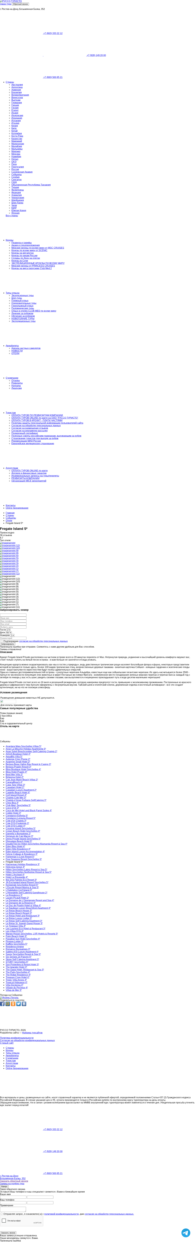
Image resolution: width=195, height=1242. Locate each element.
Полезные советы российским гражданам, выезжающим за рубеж (46, 436)
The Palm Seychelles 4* (18, 972)
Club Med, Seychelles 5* (18, 805)
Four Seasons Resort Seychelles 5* (24, 859)
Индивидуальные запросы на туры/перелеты (35, 476)
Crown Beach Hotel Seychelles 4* (23, 831)
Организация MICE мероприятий (28, 481)
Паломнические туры (22, 308)
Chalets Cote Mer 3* (16, 797)
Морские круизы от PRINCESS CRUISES (33, 266)
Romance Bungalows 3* (18, 949)
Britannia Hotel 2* (15, 777)
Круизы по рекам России (24, 255)
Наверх (4, 1186)
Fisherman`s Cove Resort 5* (20, 856)
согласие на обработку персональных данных (43, 641)
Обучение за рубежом (23, 316)
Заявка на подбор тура (12, 1183)
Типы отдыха (12, 293)
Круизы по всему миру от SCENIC (29, 250)
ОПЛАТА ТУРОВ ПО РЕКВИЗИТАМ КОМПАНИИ (37, 415)
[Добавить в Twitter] (18, 1004)
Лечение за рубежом (22, 313)
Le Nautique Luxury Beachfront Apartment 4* (28, 908)
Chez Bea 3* (12, 803)
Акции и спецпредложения (25, 245)
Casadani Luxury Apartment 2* (21, 790)
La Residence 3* (14, 895)
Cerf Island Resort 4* (16, 795)
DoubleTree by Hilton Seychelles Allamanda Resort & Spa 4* (36, 844)
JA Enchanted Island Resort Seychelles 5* (27, 882)
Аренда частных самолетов (26, 348)
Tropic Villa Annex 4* (16, 980)
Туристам (11, 412)
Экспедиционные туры (23, 321)
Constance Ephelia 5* (17, 815)
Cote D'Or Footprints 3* (17, 823)
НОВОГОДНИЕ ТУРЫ (22, 318)
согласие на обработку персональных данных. (109, 1214)
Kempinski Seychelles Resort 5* (22, 885)
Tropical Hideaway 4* (16, 982)
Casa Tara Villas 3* (15, 785)
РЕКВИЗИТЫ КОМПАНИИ (25, 478)
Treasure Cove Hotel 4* (17, 977)
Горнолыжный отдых (22, 306)
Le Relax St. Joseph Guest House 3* (24, 923)
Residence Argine (15, 946)
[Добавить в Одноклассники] (13, 1004)
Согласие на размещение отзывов (29, 428)
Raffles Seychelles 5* (16, 944)
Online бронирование (17, 508)
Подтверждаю (35, 641)
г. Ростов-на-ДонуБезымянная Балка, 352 (13, 1177)
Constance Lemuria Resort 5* (21, 818)
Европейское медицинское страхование (32, 443)
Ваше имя (5, 1194)
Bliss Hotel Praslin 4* (16, 772)
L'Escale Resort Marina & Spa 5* (22, 887)
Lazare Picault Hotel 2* (17, 898)
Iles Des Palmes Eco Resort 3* (21, 880)
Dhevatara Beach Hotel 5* (19, 841)
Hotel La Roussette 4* (17, 877)
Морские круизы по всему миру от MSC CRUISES (37, 248)
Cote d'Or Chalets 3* (16, 821)
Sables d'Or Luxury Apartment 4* (22, 951)
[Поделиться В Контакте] (24, 1004)
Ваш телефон (7, 1200)
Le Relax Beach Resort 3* (19, 913)
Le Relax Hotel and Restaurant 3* (23, 916)
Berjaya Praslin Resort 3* (18, 767)
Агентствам (12, 468)
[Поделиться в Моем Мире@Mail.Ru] (7, 1004)
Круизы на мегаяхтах (22, 253)
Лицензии (16, 388)
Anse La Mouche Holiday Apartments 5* (26, 749)
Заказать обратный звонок (14, 1181)
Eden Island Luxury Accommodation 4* (25, 851)
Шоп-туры (16, 298)
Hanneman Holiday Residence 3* (23, 864)
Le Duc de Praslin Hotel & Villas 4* (23, 905)
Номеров (5, 635)
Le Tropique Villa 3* (16, 926)
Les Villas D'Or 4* (15, 931)
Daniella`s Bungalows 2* (18, 833)
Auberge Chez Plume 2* (18, 759)
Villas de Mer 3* (14, 990)
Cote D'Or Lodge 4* (15, 826)
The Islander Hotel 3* (16, 967)
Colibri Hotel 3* (13, 813)
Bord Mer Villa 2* (14, 774)
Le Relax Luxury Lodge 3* (19, 918)
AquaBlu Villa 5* (14, 756)
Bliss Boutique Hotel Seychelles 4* (23, 769)
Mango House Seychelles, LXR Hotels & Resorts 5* (32, 933)
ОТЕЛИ (15, 353)
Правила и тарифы (21, 242)
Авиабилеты (12, 345)
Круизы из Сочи (19, 260)
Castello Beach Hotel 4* (18, 792)
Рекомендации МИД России (26, 441)
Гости (3, 630)
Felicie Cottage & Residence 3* (22, 854)
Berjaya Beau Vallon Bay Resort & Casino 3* (28, 764)
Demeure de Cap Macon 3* (19, 836)
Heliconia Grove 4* (15, 867)
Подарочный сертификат (24, 433)
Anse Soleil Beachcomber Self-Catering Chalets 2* (31, 751)
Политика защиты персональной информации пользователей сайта (47, 423)
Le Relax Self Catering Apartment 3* (24, 921)
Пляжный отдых (19, 300)
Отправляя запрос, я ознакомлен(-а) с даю (68, 1214)
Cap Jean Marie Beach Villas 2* (22, 779)
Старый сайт (7, 1043)
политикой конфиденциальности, (61, 1214)
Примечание (6, 1205)
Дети (2, 632)
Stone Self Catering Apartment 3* (22, 959)
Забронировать (7, 644)
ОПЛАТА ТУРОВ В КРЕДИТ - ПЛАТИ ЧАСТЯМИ (37, 420)
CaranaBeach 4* (14, 782)
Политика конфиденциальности (17, 1038)
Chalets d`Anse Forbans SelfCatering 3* (26, 800)
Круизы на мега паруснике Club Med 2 (31, 268)
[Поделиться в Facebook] (2, 1004)
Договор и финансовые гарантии (29, 473)
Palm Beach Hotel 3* (16, 936)
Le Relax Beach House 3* (19, 910)
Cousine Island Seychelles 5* (21, 828)
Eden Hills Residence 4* (18, 849)
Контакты (11, 505)
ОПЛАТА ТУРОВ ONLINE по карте (29, 470)
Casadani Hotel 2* (15, 787)
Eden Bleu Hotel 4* (15, 846)
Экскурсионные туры (22, 295)
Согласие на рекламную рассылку (29, 430)
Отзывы (15, 380)
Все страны (12, 215)
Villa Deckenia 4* (14, 985)
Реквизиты (17, 383)
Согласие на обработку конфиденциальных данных (27, 1040)
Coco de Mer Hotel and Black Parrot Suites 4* (29, 810)
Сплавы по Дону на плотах (25, 258)
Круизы (9, 240)
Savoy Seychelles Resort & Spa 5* (23, 954)
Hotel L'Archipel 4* (15, 874)
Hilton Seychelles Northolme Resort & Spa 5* (29, 872)
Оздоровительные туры (23, 303)
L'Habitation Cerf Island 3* (19, 890)
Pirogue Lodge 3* (14, 941)
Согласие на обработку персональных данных (36, 425)
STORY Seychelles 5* (17, 962)
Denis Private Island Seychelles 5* (23, 839)
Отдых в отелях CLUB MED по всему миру (33, 311)
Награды (16, 385)
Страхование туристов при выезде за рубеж (34, 438)
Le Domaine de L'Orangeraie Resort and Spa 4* (30, 900)
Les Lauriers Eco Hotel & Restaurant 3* (25, 928)
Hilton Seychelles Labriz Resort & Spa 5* (26, 869)
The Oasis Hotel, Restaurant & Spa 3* (25, 969)
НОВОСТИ (17, 351)
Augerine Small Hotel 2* (18, 761)
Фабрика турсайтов (32, 1032)
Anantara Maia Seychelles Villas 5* (23, 746)
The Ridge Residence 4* (18, 975)
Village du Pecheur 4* (17, 987)
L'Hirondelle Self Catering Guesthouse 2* (26, 892)
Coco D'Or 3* (12, 808)
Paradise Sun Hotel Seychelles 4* (23, 939)
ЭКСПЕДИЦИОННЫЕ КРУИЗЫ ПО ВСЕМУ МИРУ (38, 263)
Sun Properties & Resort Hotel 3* (22, 964)
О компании (12, 378)
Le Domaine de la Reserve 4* (21, 903)
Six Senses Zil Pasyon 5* (18, 957)
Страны (10, 82)
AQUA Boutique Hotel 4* (18, 754)
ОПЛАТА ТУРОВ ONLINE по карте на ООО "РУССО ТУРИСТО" (44, 418)
